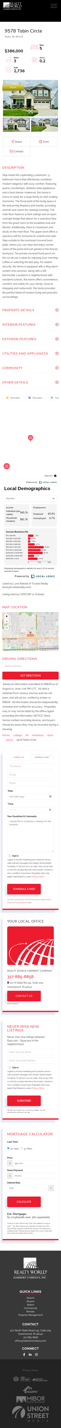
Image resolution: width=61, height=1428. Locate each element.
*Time (10, 804)
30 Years (14, 1148)
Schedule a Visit (42, 757)
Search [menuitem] (30, 1298)
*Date (10, 791)
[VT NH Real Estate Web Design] (30, 1414)
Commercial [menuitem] (30, 1308)
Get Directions (30, 675)
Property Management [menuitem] (30, 1315)
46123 (9, 739)
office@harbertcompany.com (30, 1340)
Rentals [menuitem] (30, 1311)
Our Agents (12, 1004)
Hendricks (37, 735)
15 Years (28, 1148)
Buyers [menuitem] (30, 1301)
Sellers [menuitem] (30, 1304)
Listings (17, 735)
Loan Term (12, 1142)
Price (10, 1158)
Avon (50, 735)
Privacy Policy (38, 877)
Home (6, 735)
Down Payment (15, 1170)
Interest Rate (13, 1182)
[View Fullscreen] (6, 627)
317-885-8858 (20, 976)
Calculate (24, 1201)
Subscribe (24, 1100)
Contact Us (19, 757)
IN (27, 735)
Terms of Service (21, 902)
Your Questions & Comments (22, 816)
